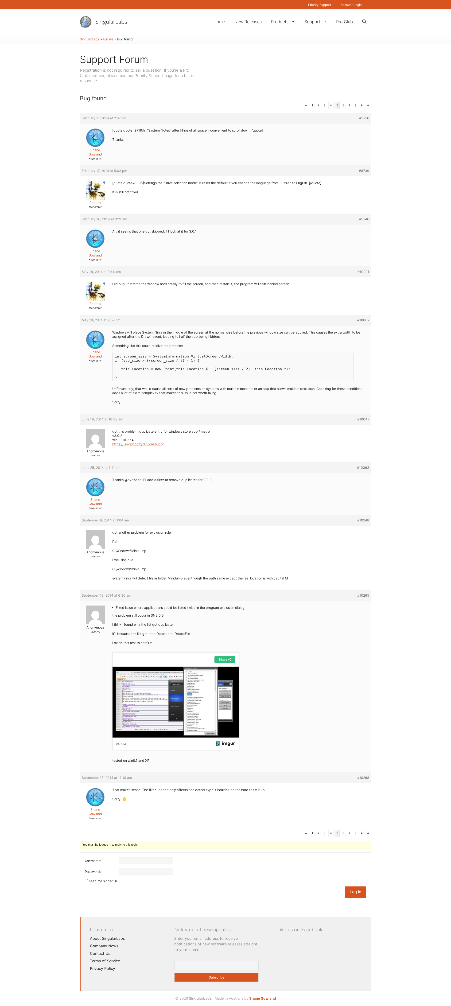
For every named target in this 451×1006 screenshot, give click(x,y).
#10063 (363, 468)
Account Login (351, 5)
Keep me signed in (103, 881)
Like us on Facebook (300, 929)
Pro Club (344, 21)
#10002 (363, 320)
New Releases (248, 21)
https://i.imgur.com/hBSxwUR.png (138, 444)
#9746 (364, 219)
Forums (108, 39)
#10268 (363, 778)
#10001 (363, 272)
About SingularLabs (107, 938)
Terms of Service (105, 961)
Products (279, 21)
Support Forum (114, 59)
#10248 (363, 520)
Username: (93, 861)
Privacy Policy (102, 968)
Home (219, 21)
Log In (355, 891)
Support (312, 21)
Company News (104, 946)
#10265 (363, 595)
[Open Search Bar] (364, 21)
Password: (93, 872)
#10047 (363, 419)
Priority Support (319, 5)
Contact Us (100, 953)
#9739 (364, 171)
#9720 (364, 118)
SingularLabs (111, 21)
